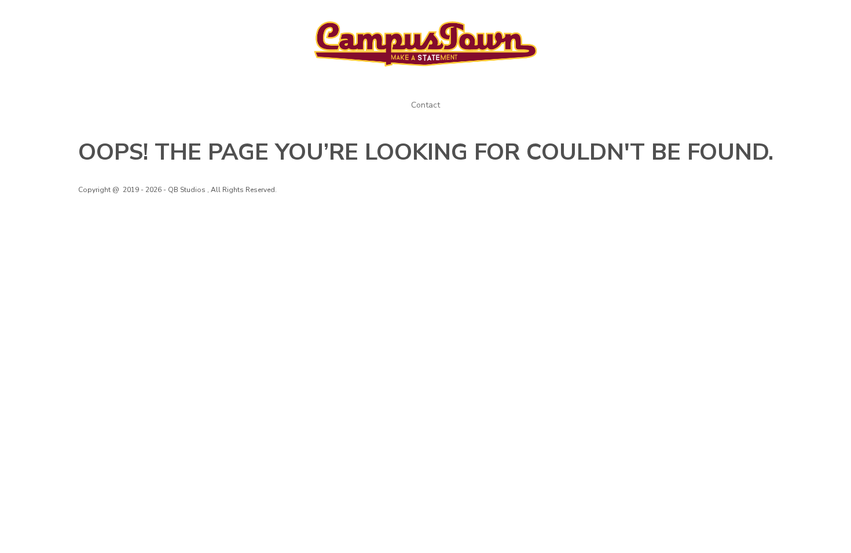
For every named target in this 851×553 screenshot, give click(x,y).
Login (710, 16)
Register (753, 16)
